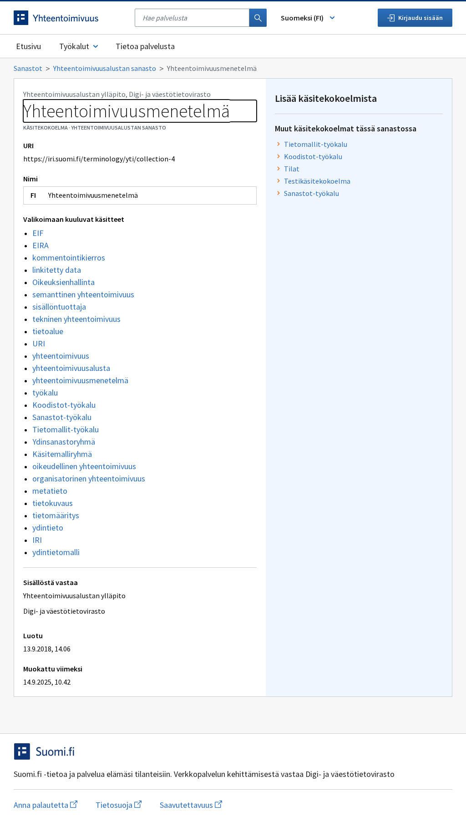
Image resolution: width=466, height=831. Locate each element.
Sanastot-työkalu (61, 417)
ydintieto (47, 527)
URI (38, 343)
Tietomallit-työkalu (65, 429)
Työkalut (74, 46)
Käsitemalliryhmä (62, 454)
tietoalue (47, 331)
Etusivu (28, 46)
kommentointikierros (68, 257)
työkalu (45, 392)
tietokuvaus (52, 503)
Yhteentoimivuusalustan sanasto (104, 68)
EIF (37, 233)
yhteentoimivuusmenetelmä (80, 380)
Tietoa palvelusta (145, 46)
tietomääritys (55, 515)
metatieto (49, 491)
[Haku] (258, 18)
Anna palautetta (45, 805)
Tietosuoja (119, 805)
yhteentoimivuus (60, 355)
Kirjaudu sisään (420, 18)
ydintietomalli (56, 552)
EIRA (40, 245)
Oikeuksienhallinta (63, 282)
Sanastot (28, 68)
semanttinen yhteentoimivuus (83, 294)
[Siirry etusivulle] (70, 17)
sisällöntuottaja (59, 306)
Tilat (291, 168)
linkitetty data (56, 270)
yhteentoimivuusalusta (71, 368)
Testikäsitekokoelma (317, 180)
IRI (37, 540)
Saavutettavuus (191, 805)
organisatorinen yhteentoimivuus (88, 478)
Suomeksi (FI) (302, 17)
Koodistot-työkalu (64, 405)
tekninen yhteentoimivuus (76, 319)
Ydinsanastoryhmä (63, 441)
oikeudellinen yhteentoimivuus (84, 466)
